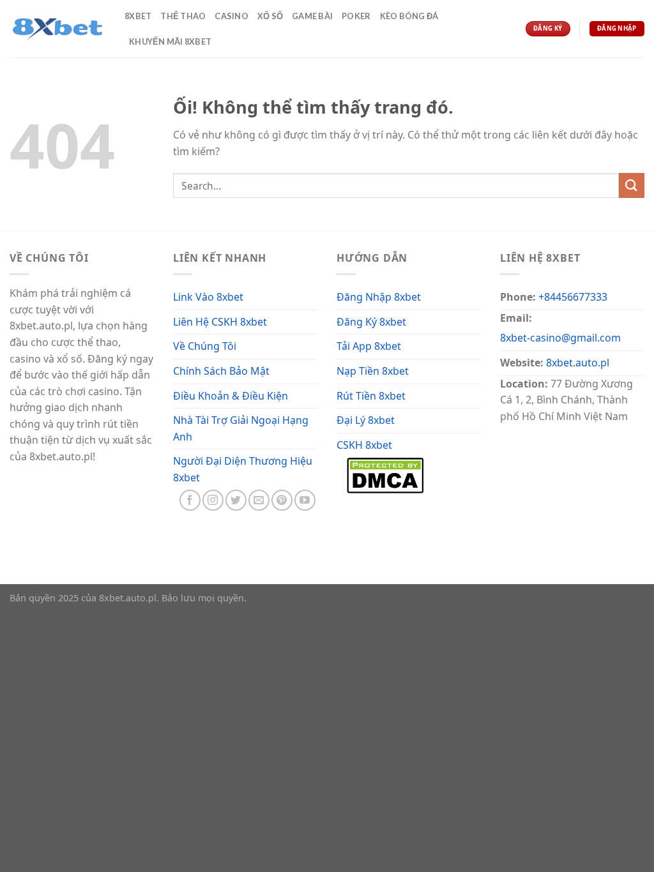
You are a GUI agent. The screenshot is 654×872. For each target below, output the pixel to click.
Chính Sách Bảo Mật (221, 371)
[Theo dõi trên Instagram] (213, 500)
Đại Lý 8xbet (366, 420)
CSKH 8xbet (364, 445)
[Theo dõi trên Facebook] (190, 500)
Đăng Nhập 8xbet (379, 297)
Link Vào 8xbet (208, 297)
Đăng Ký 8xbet (371, 322)
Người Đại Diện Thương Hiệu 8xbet (242, 469)
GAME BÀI (312, 16)
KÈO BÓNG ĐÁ (409, 16)
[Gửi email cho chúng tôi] (259, 500)
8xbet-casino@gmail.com (560, 338)
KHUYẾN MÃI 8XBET (170, 41)
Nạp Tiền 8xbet (373, 371)
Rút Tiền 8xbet (371, 396)
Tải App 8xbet (369, 346)
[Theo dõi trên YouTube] (305, 500)
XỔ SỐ (270, 16)
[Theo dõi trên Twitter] (236, 500)
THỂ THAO (183, 16)
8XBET (138, 16)
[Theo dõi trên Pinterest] (282, 500)
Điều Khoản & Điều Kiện (230, 396)
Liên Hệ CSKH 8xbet (220, 322)
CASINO (231, 16)
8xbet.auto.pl (577, 363)
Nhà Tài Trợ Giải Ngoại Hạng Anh (240, 428)
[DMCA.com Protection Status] (385, 474)
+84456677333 (572, 297)
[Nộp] (631, 185)
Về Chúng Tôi (204, 346)
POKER (356, 16)
